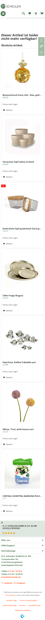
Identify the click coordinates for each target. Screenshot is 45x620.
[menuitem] (3, 13)
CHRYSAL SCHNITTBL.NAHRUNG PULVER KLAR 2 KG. (22, 497)
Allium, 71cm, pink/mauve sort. (18, 430)
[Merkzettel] (29, 13)
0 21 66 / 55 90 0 (15, 571)
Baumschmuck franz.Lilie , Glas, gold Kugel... (22, 96)
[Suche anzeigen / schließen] (23, 13)
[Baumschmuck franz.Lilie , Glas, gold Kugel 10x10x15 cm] (22, 69)
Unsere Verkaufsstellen (28, 600)
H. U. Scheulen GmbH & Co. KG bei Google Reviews (19, 527)
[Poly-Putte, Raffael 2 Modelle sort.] (22, 337)
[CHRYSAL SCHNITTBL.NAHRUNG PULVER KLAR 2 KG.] (22, 470)
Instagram (20, 583)
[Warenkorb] (41, 13)
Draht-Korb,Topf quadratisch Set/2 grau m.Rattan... (22, 229)
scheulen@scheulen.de (11, 577)
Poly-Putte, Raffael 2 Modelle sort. (19, 363)
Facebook (8, 583)
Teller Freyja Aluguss (13, 296)
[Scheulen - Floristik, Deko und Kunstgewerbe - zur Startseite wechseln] (11, 6)
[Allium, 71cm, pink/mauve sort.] (22, 404)
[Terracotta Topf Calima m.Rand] (22, 136)
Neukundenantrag (9, 605)
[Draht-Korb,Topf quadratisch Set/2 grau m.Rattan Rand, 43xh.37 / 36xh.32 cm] (22, 203)
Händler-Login (11, 600)
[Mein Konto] (35, 13)
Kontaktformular (34, 605)
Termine (22, 605)
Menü (3, 13)
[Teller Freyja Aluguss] (22, 270)
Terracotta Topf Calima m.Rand (18, 163)
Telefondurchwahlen (22, 610)
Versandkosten (11, 595)
